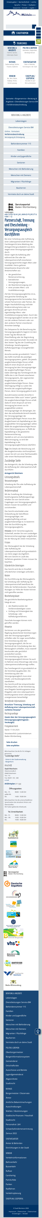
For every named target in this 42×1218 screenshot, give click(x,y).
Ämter (8, 1097)
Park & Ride (11, 1180)
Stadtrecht (10, 1083)
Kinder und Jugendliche (21, 156)
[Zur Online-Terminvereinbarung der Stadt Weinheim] (38, 42)
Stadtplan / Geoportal (30, 79)
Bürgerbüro (9, 762)
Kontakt (25, 8)
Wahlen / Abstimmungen (17, 1111)
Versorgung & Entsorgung (15, 137)
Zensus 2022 (11, 1133)
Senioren (21, 162)
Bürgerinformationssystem (18, 1056)
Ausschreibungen (13, 1106)
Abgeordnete (11, 1079)
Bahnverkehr (11, 1162)
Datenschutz (22, 1212)
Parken (9, 1184)
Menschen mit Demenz (21, 175)
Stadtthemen (22, 32)
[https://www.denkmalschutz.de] (21, 924)
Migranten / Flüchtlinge (21, 181)
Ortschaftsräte (12, 1065)
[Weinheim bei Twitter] (38, 34)
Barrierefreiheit (24, 2)
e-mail (7, 780)
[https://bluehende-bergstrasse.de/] (21, 934)
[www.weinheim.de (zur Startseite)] (21, 15)
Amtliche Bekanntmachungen (19, 1102)
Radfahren (10, 1188)
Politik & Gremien (30, 50)
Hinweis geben (12, 2)
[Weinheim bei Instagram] (38, 31)
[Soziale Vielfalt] (21, 904)
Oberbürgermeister (14, 1052)
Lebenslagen (21, 121)
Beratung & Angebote (12, 51)
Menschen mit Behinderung (21, 169)
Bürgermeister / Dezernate (18, 1093)
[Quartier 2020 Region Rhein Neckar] (21, 963)
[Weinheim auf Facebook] (38, 28)
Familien (21, 150)
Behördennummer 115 (21, 143)
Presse (24, 5)
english (32, 8)
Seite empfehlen (12, 745)
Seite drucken (11, 742)
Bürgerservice (22, 38)
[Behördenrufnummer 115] (21, 894)
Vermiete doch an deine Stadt (21, 194)
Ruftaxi (9, 1171)
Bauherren (21, 188)
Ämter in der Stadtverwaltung (15, 759)
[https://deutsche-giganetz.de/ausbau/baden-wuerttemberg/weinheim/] (21, 884)
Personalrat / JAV (13, 1124)
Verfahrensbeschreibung (14, 134)
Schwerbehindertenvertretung (19, 1129)
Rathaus (12, 64)
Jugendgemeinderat (14, 1074)
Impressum (12, 1212)
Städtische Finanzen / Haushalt (19, 1115)
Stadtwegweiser (30, 64)
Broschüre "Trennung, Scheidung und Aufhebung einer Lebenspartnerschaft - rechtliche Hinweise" (20, 707)
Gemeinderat (12, 1061)
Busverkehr (11, 1166)
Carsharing (11, 1175)
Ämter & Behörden (14, 1143)
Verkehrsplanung (13, 1193)
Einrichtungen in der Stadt (17, 1147)
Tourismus (22, 43)
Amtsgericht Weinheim (14, 473)
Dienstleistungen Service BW (26, 101)
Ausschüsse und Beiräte (16, 1070)
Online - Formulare (12, 131)
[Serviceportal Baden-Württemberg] (22, 210)
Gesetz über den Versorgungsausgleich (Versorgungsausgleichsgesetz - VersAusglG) (20, 719)
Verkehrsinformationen (16, 1157)
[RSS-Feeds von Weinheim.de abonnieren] (38, 37)
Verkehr (12, 79)
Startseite (9, 98)
